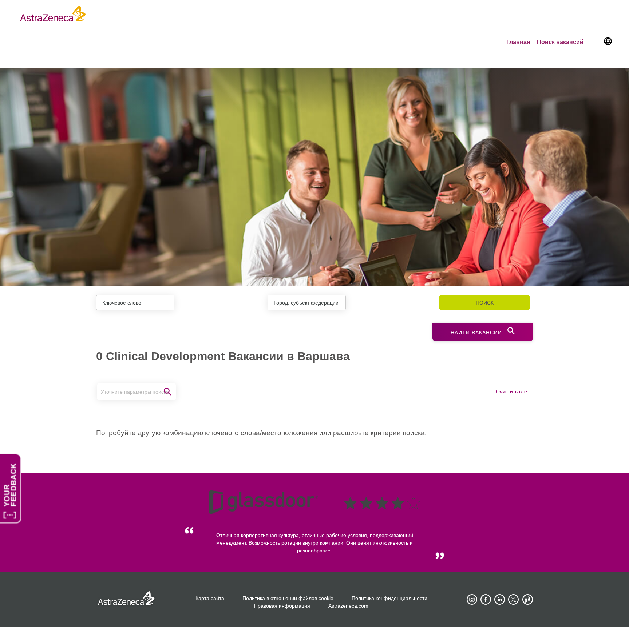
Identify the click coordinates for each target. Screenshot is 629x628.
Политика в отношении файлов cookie (287, 598)
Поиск (485, 303)
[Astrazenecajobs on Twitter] (513, 599)
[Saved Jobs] (594, 42)
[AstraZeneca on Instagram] (472, 599)
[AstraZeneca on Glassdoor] (527, 599)
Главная (518, 42)
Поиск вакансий (560, 42)
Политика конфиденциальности (389, 598)
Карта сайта (209, 598)
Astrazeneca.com (348, 606)
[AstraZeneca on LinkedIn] (499, 599)
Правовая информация (282, 606)
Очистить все (511, 391)
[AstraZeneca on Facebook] (485, 599)
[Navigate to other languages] (607, 40)
